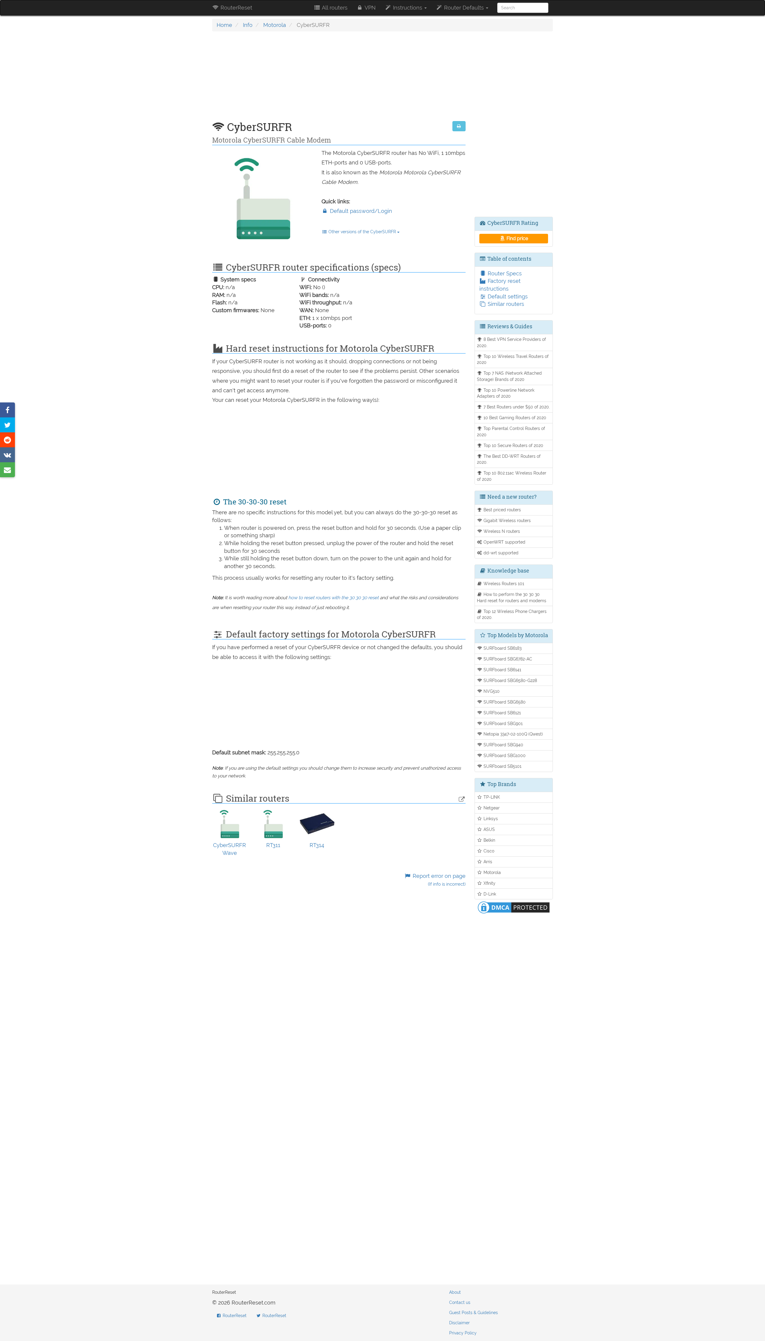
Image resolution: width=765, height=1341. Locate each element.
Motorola (274, 25)
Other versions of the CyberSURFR (362, 231)
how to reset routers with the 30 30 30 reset (333, 597)
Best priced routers (501, 509)
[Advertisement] (339, 79)
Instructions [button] (407, 7)
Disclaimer (459, 1322)
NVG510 (491, 691)
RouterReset (235, 7)
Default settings (507, 296)
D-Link (489, 893)
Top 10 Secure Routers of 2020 (512, 445)
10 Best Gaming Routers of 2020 (514, 417)
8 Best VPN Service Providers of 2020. (511, 342)
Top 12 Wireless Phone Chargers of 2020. (512, 614)
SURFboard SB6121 (501, 712)
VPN (369, 7)
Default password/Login (360, 211)
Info (248, 25)
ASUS (488, 829)
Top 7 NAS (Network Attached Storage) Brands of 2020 (509, 376)
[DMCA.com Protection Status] (513, 907)
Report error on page (438, 880)
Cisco (488, 850)
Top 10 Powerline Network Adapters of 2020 (506, 393)
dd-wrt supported (500, 552)
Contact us (459, 1302)
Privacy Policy (463, 1333)
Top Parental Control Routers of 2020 (511, 431)
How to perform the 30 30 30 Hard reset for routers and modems (511, 597)
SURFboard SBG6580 (504, 701)
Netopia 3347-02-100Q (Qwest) (512, 733)
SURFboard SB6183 (501, 648)
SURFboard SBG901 (502, 723)
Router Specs (504, 273)
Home (224, 25)
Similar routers (505, 304)
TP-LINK (491, 797)
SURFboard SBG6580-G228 (509, 680)
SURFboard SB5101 (501, 766)
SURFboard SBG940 (502, 744)
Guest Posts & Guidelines (473, 1312)
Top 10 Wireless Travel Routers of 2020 (513, 359)
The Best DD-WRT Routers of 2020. (509, 459)
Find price (516, 238)
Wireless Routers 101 (503, 583)
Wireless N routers (501, 531)
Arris (487, 861)
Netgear (491, 807)
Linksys (490, 818)
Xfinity (488, 883)
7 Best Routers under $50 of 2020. (516, 406)
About (455, 1292)
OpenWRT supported (503, 541)
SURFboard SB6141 (501, 669)
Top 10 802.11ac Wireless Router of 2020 (512, 476)
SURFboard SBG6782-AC (507, 658)
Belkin (488, 840)
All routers (334, 7)
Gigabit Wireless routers (506, 520)
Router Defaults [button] (464, 7)
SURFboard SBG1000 (504, 755)
